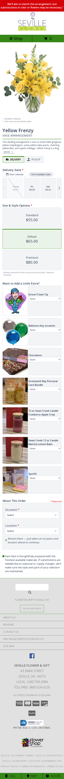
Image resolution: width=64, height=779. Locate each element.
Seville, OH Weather (14, 761)
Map (33, 776)
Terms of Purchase (33, 766)
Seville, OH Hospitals (49, 755)
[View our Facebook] (32, 657)
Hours (55, 776)
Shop (18, 38)
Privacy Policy (9, 766)
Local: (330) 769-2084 (32, 682)
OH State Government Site (45, 761)
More (7, 151)
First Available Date (41, 174)
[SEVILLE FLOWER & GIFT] (32, 30)
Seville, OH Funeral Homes (17, 755)
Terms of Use (55, 766)
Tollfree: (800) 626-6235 (32, 687)
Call (11, 776)
